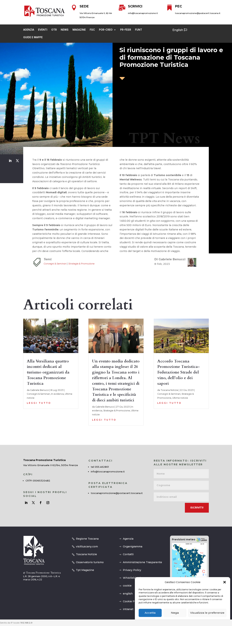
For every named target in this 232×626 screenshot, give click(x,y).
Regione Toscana (87, 538)
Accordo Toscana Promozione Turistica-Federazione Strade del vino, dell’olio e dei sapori (178, 372)
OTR (54, 29)
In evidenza (57, 394)
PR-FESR (125, 29)
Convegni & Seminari (55, 263)
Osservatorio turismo (90, 562)
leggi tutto (39, 403)
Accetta (150, 613)
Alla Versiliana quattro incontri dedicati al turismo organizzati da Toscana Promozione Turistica (48, 372)
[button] (224, 582)
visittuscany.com (87, 546)
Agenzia (28, 29)
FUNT (138, 29)
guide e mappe (33, 37)
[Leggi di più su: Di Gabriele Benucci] (190, 262)
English (177, 30)
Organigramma (132, 546)
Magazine (79, 29)
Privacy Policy (132, 570)
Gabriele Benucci (39, 390)
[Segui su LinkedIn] (10, 161)
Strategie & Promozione (81, 263)
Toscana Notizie (169, 390)
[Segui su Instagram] (48, 503)
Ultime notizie (180, 398)
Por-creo (106, 29)
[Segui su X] (17, 161)
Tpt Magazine (85, 570)
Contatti (128, 554)
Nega (175, 613)
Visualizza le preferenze (207, 613)
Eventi (42, 29)
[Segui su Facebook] (41, 503)
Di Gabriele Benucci (169, 259)
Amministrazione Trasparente (142, 562)
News (65, 29)
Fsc (92, 29)
